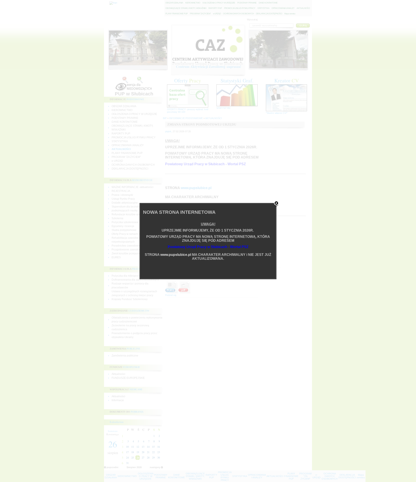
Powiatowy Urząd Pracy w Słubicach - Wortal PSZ (208, 247)
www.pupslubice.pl (175, 255)
